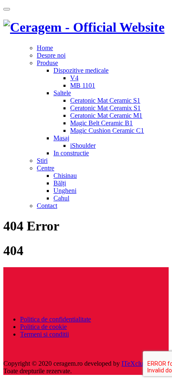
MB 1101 (82, 85)
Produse (47, 62)
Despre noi (51, 55)
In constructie (71, 153)
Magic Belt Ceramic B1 (101, 122)
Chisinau (65, 175)
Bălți (59, 183)
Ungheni (64, 190)
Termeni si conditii (44, 334)
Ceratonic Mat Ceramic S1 (105, 100)
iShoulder (83, 145)
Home (45, 47)
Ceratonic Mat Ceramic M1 (106, 115)
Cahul (61, 198)
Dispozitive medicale (81, 70)
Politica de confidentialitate (55, 319)
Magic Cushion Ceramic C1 (107, 130)
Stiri (42, 160)
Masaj (61, 138)
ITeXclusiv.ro (139, 363)
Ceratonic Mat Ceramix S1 (105, 107)
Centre (45, 168)
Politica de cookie (43, 326)
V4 (74, 77)
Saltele (62, 92)
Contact (47, 205)
